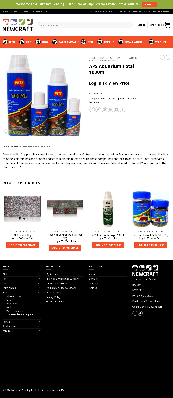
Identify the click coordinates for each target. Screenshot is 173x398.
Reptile (109, 42)
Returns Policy (53, 292)
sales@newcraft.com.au (152, 301)
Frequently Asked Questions (61, 287)
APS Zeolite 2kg (22, 235)
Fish (90, 42)
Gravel (9, 300)
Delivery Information (57, 283)
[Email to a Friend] (104, 109)
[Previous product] (168, 57)
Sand (8, 307)
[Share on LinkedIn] (116, 109)
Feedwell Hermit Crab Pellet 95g (151, 235)
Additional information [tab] (36, 146)
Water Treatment (128, 57)
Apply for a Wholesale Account (62, 278)
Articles (93, 287)
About (92, 274)
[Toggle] (39, 274)
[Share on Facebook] (92, 109)
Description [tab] (10, 146)
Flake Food (11, 296)
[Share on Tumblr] (122, 109)
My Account (52, 274)
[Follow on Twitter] (140, 313)
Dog (45, 42)
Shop (102, 57)
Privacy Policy (53, 297)
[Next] (170, 224)
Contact (93, 278)
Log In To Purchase (22, 245)
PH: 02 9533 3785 (164, 11)
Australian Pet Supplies (103, 60)
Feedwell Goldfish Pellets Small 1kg (65, 236)
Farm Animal (67, 42)
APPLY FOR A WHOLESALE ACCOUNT (104, 11)
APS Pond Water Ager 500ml (108, 235)
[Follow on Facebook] (134, 313)
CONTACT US (125, 11)
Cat (28, 42)
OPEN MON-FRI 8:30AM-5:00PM (144, 11)
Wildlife (160, 42)
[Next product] (162, 57)
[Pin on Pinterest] (110, 109)
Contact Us (150, 4)
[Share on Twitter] (98, 109)
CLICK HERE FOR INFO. (39, 11)
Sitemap (93, 283)
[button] (141, 25)
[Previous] (2, 224)
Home (92, 57)
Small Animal (134, 42)
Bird (12, 42)
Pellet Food (11, 303)
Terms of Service (55, 301)
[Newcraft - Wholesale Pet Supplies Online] (18, 25)
